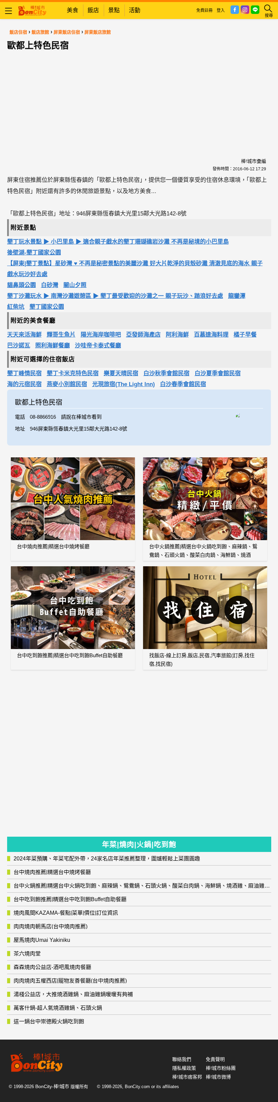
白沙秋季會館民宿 (166, 373)
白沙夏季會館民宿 (218, 373)
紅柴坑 (15, 307)
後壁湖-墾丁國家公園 (34, 252)
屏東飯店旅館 (97, 32)
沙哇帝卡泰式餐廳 (98, 345)
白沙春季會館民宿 (183, 384)
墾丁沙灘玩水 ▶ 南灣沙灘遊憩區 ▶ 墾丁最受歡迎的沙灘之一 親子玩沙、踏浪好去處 (115, 296)
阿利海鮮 (177, 334)
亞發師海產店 (143, 334)
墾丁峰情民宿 (24, 373)
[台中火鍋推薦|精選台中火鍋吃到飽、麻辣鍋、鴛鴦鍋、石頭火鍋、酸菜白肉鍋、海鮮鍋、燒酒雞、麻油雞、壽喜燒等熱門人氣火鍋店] (205, 498)
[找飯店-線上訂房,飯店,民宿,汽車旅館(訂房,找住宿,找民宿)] (205, 607)
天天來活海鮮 (24, 334)
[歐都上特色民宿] (249, 414)
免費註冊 (204, 10)
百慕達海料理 (211, 334)
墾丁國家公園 (46, 307)
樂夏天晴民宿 (121, 373)
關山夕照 (74, 285)
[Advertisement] (139, 96)
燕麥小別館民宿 (67, 384)
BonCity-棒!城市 (52, 1086)
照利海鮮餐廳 (52, 345)
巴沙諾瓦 (18, 345)
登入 (221, 10)
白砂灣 (49, 285)
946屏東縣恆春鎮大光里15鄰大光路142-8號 (78, 429)
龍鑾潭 (236, 296)
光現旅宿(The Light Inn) (123, 384)
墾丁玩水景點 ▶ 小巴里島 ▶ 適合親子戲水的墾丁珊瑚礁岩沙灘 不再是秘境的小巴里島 (118, 242)
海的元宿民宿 (24, 384)
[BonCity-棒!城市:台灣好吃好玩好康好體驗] (32, 10)
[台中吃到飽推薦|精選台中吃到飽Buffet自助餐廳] (73, 607)
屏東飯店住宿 (67, 32)
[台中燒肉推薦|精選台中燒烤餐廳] (73, 498)
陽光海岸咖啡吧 (101, 334)
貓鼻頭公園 (21, 285)
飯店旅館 (40, 32)
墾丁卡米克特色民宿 (73, 373)
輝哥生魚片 (61, 334)
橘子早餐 (245, 334)
